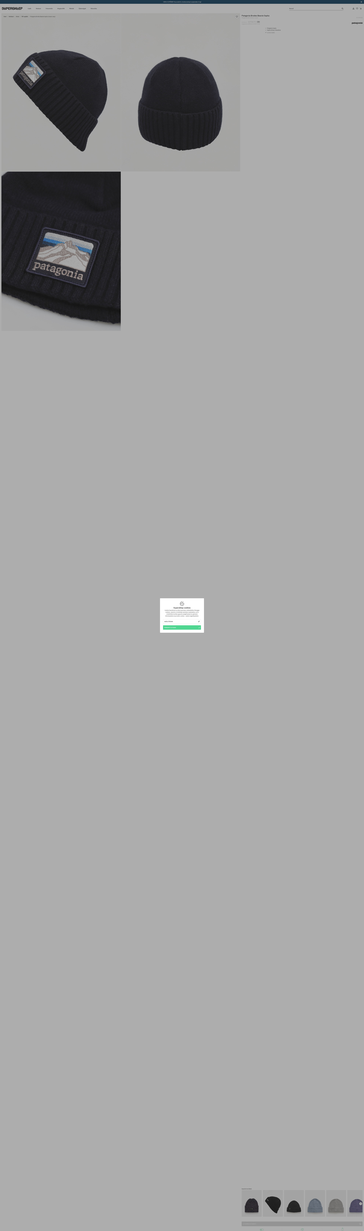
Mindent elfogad (170, 627)
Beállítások (168, 621)
